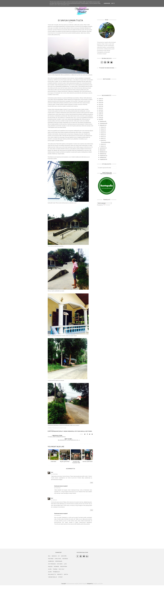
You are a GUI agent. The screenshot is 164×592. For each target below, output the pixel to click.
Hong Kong (58, 558)
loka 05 (103, 144)
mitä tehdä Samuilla (80, 431)
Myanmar (56, 566)
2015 (100, 119)
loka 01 (103, 146)
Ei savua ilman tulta (105, 142)
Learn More (107, 3)
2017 (100, 115)
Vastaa (91, 482)
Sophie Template (83, 583)
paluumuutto (52, 574)
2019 (100, 112)
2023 (100, 104)
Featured (50, 558)
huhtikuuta (102, 157)
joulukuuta (102, 121)
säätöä (66, 574)
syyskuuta (102, 148)
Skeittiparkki (88, 431)
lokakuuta (102, 125)
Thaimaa (55, 569)
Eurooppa (63, 556)
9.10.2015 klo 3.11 (54, 499)
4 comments (51, 430)
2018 (100, 113)
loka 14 (103, 136)
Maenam (66, 431)
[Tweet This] (85, 434)
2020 (100, 110)
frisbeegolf (56, 571)
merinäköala (71, 431)
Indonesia (65, 558)
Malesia (50, 566)
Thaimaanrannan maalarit (72, 583)
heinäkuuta (102, 151)
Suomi (50, 569)
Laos (65, 563)
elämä (49, 431)
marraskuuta (103, 123)
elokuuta (102, 150)
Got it (113, 3)
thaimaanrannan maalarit (61, 486)
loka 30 (103, 127)
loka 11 (102, 138)
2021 (100, 108)
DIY (59, 556)
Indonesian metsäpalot (57, 431)
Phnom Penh (63, 566)
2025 (100, 100)
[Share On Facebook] (87, 434)
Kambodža (51, 561)
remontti (60, 574)
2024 (100, 102)
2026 (100, 98)
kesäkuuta (102, 153)
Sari (52, 472)
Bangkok (54, 556)
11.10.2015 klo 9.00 (57, 515)
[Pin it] (92, 434)
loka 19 (103, 134)
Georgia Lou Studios (98, 583)
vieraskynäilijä (52, 577)
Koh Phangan (52, 563)
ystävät (60, 577)
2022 (100, 106)
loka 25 (103, 131)
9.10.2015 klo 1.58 (57, 487)
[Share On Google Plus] (90, 434)
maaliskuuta (103, 159)
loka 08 (103, 140)
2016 (100, 117)
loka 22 (103, 132)
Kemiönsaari (58, 561)
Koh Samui (60, 563)
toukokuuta (102, 155)
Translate (108, 205)
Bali (49, 556)
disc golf (61, 569)
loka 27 (103, 129)
